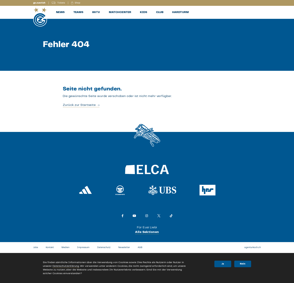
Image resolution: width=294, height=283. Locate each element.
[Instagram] (146, 216)
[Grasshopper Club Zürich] (40, 17)
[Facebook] (123, 216)
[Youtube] (134, 216)
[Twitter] (159, 216)
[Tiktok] (171, 216)
